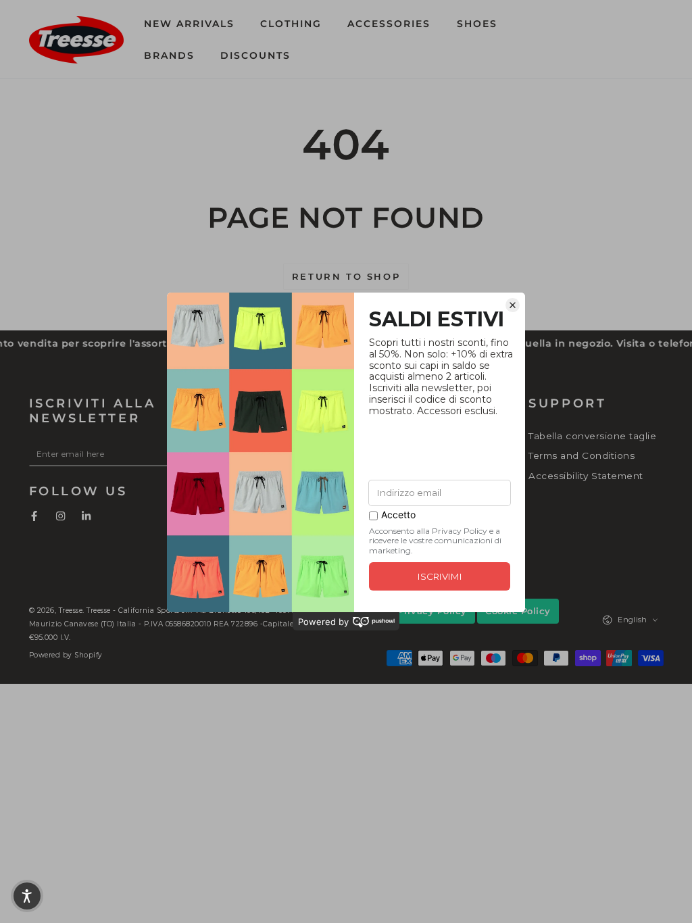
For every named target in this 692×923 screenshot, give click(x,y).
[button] (558, 39)
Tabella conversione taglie (592, 435)
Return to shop (346, 276)
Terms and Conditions (581, 455)
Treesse (71, 610)
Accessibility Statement (585, 475)
